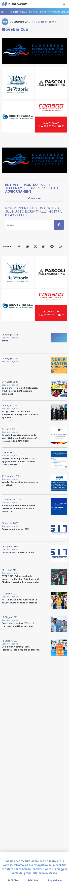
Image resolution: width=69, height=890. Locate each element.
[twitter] (35, 246)
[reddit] (27, 246)
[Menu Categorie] (64, 4)
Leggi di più (55, 880)
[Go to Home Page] (33, 21)
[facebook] (19, 246)
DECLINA (33, 880)
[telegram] (52, 246)
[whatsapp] (60, 246)
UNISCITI (36, 198)
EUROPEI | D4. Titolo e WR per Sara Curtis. (37, 11)
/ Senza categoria (45, 21)
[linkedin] (44, 246)
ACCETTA (13, 880)
